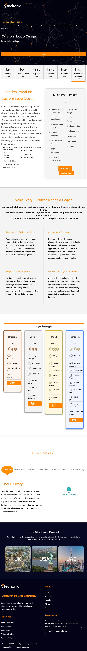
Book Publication (7, 622)
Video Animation (7, 634)
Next (43, 54)
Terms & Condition (22, 647)
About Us (48, 596)
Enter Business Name (10, 41)
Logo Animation (7, 626)
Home (47, 592)
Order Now (65, 169)
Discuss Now (66, 173)
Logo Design (5, 630)
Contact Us (49, 608)
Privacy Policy (7, 647)
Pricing (47, 604)
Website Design (6, 638)
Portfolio (48, 600)
